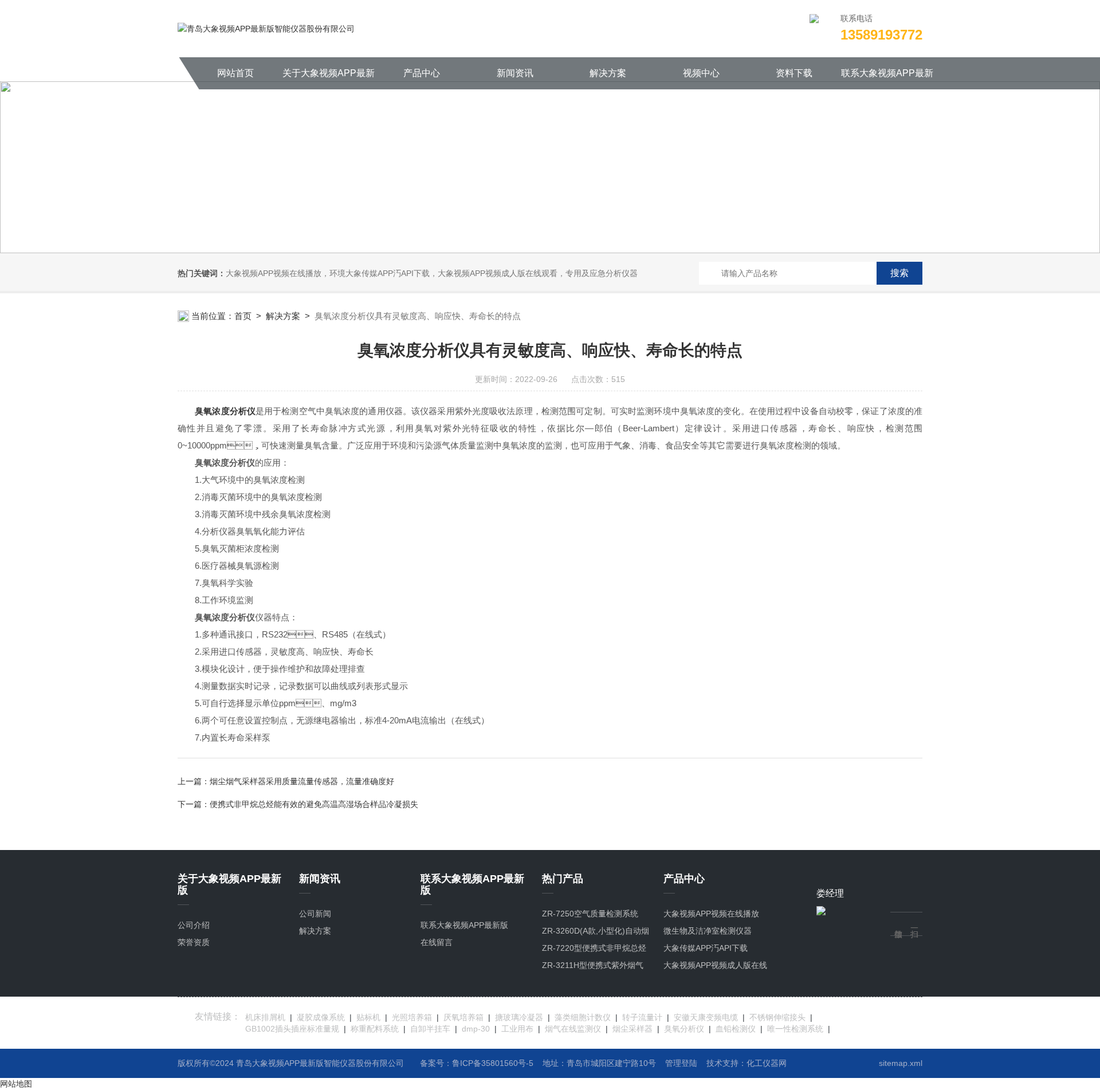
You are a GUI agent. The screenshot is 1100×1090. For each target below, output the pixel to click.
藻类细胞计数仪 (583, 1017)
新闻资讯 (515, 73)
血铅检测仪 (736, 1028)
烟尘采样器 (632, 1028)
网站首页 (235, 73)
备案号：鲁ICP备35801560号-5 (476, 1063)
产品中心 (421, 73)
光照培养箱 (412, 1017)
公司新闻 (315, 913)
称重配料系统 (375, 1028)
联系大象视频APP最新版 (887, 78)
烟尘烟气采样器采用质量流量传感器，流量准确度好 (302, 781)
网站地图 (16, 1083)
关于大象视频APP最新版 (328, 78)
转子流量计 (642, 1017)
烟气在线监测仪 (573, 1028)
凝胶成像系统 (321, 1017)
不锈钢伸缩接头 (777, 1017)
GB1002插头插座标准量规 (292, 1028)
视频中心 (701, 73)
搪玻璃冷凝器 (519, 1017)
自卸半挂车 (430, 1028)
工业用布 (517, 1028)
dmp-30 (476, 1028)
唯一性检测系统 (795, 1028)
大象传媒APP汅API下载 (705, 948)
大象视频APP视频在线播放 (711, 913)
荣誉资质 (194, 942)
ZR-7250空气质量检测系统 (590, 913)
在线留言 (437, 942)
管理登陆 (681, 1063)
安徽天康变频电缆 (706, 1017)
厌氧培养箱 (463, 1017)
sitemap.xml (900, 1063)
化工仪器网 (767, 1063)
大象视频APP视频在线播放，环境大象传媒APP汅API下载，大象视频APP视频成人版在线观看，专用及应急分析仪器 (432, 273)
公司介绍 (194, 925)
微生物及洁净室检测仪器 (707, 930)
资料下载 (794, 73)
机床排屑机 (265, 1017)
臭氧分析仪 (684, 1028)
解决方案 (608, 73)
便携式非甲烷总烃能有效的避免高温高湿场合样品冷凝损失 (314, 804)
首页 (243, 316)
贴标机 (368, 1017)
